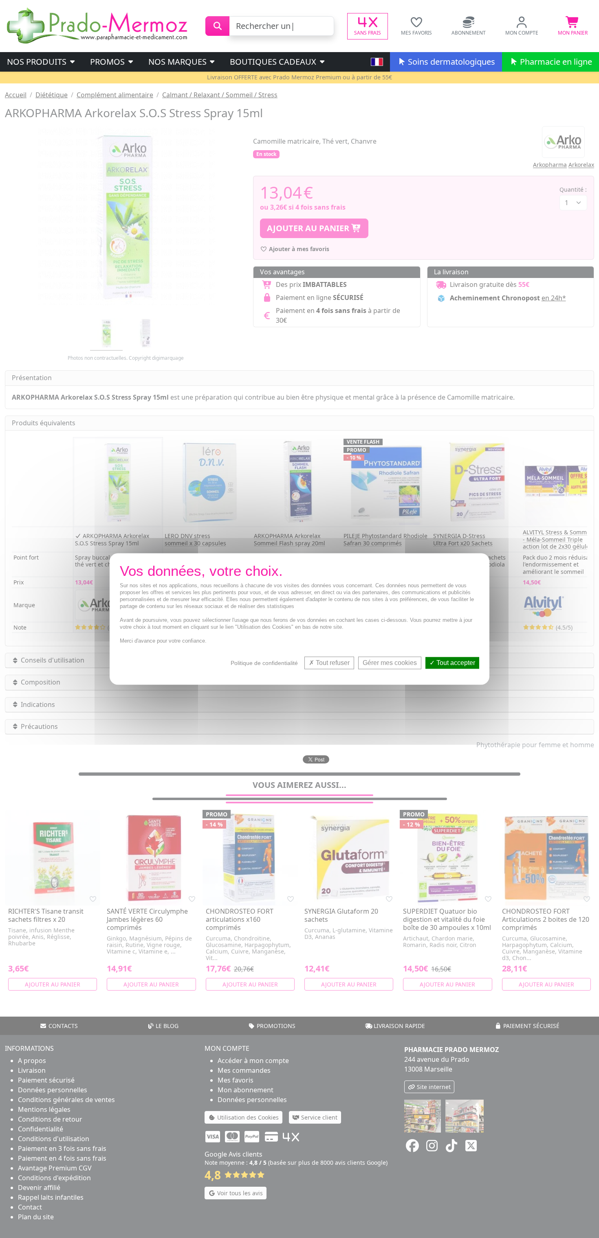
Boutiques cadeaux (274, 61)
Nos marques (178, 61)
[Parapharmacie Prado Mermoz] (98, 25)
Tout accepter (455, 662)
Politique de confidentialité (264, 663)
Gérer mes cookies (390, 662)
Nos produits (37, 61)
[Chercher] (217, 26)
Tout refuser (332, 662)
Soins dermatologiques (450, 61)
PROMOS (108, 61)
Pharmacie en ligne (555, 61)
